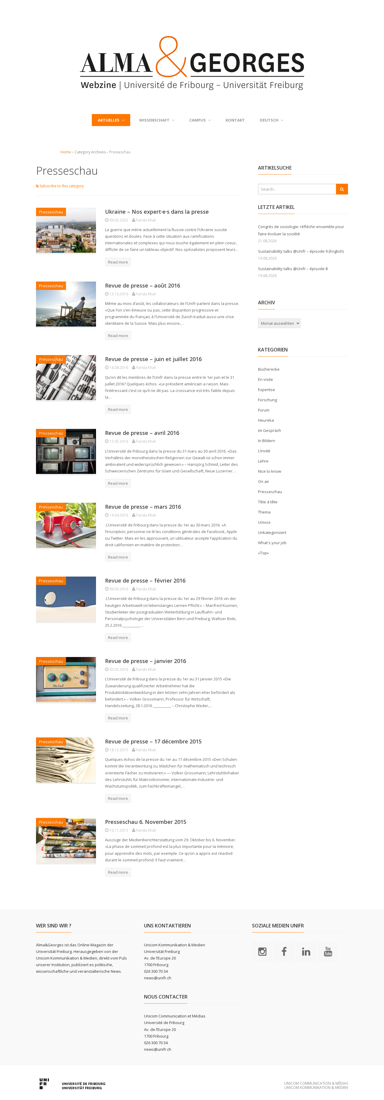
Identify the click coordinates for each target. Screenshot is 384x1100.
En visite (265, 379)
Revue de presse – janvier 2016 (145, 661)
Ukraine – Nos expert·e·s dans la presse (157, 211)
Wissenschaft (154, 120)
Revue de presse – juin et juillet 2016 (153, 359)
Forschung (267, 399)
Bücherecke (269, 369)
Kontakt (235, 120)
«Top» (263, 553)
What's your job (272, 542)
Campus (197, 120)
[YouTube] (328, 951)
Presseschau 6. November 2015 (145, 821)
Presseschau (51, 212)
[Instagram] (262, 951)
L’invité (264, 451)
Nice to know (269, 471)
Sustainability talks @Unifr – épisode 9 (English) (301, 251)
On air (263, 481)
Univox (264, 522)
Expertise (266, 389)
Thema (264, 512)
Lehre (263, 461)
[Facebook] (284, 951)
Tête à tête (268, 502)
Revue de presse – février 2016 (145, 580)
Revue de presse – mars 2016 (143, 506)
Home (66, 152)
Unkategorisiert (272, 532)
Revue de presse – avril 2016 (142, 432)
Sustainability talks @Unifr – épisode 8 (293, 268)
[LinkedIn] (306, 951)
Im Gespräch (269, 430)
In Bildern (266, 440)
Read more (118, 262)
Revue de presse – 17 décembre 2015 (153, 741)
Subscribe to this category (61, 185)
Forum (263, 410)
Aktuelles (108, 120)
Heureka (266, 420)
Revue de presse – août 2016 (142, 285)
